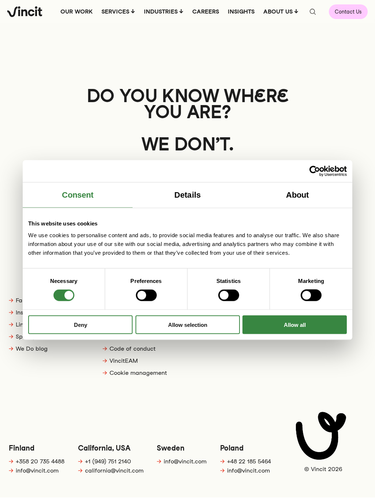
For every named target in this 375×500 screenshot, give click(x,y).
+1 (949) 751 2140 (108, 461)
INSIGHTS (241, 11)
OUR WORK (76, 11)
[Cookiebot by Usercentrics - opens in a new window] (315, 171)
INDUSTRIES (161, 11)
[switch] (146, 295)
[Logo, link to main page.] (24, 11)
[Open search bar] (312, 12)
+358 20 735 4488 (40, 461)
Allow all (295, 324)
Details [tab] (187, 194)
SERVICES (115, 11)
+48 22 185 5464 (249, 461)
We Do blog (32, 348)
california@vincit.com (114, 470)
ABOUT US (278, 11)
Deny (80, 324)
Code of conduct (132, 348)
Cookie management (138, 372)
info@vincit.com (37, 470)
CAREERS (205, 11)
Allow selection (187, 324)
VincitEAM (123, 360)
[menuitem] (76, 14)
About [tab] (297, 194)
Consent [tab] (78, 194)
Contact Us (348, 12)
